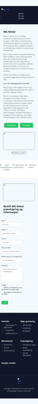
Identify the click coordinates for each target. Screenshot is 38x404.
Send (4, 303)
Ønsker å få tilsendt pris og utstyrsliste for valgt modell (11, 288)
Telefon (4, 230)
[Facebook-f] (3, 368)
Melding (4, 265)
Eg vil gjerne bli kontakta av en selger (11, 293)
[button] (2, 167)
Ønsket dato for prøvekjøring (11, 256)
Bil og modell (5, 248)
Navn (3, 221)
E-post (4, 239)
